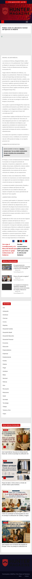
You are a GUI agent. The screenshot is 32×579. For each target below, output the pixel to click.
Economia (5, 343)
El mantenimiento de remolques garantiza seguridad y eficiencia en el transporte (22, 267)
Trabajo (5, 406)
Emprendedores (7, 350)
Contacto (27, 576)
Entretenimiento (7, 357)
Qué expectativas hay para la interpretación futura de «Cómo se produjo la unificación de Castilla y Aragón (15, 453)
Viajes (4, 413)
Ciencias (5, 318)
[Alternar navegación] (27, 22)
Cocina (4, 322)
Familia (5, 360)
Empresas (5, 353)
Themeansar (27, 574)
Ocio (4, 385)
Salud (4, 396)
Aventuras (5, 314)
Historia (5, 364)
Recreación (6, 389)
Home (20, 576)
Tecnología (5, 403)
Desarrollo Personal (8, 339)
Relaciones (6, 392)
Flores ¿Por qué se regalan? (21, 276)
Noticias (5, 381)
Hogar (4, 367)
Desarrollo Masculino (8, 336)
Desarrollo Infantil (7, 332)
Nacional (5, 378)
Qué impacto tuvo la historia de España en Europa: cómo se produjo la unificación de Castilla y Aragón (14, 546)
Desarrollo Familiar (8, 328)
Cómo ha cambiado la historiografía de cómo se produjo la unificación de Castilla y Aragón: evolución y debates (15, 515)
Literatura (5, 371)
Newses (21, 574)
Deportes (5, 325)
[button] (30, 21)
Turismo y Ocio (7, 410)
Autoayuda (5, 311)
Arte (4, 307)
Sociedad (5, 399)
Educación (5, 346)
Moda (4, 374)
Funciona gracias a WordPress (9, 574)
